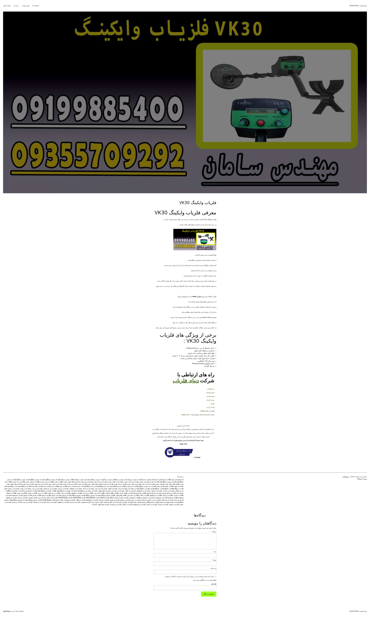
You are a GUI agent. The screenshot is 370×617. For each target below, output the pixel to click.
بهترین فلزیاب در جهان (138, 484)
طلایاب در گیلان (144, 495)
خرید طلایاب (58, 486)
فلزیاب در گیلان (80, 500)
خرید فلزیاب (50, 486)
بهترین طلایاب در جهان (37, 482)
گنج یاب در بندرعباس (39, 502)
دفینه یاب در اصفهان (75, 488)
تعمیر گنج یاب (155, 486)
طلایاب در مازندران (133, 495)
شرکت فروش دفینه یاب (163, 493)
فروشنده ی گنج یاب (129, 497)
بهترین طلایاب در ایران (51, 482)
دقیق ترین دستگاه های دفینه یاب (81, 491)
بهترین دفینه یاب (149, 482)
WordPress (6, 611)
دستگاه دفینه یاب (20, 486)
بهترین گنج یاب (86, 484)
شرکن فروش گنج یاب (134, 493)
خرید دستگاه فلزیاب (100, 486)
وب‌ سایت (213, 568)
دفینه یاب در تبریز (37, 488)
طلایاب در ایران (65, 493)
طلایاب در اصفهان (76, 493)
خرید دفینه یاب (75, 486)
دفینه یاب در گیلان (130, 491)
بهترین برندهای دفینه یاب (91, 479)
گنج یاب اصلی (108, 502)
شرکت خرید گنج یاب (177, 493)
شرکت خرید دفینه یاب (25, 491)
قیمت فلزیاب (141, 502)
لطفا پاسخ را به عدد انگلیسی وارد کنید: (204, 580)
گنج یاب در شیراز (163, 504)
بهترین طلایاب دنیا (10, 482)
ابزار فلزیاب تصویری (152, 479)
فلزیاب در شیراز (114, 500)
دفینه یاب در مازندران (117, 491)
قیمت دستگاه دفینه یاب (29, 500)
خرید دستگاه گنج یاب (87, 486)
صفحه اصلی (7, 6)
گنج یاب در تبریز (27, 502)
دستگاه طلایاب (174, 488)
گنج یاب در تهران (17, 502)
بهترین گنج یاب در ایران (74, 484)
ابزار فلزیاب (162, 479)
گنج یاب (124, 502)
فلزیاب (120, 497)
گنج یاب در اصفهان (63, 502)
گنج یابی (94, 504)
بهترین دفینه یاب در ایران (135, 482)
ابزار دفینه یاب (179, 479)
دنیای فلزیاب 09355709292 (358, 6)
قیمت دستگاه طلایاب (14, 500)
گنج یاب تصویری (86, 502)
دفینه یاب (131, 488)
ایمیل (214, 560)
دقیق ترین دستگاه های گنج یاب (41, 491)
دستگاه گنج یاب (139, 488)
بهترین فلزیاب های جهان (98, 484)
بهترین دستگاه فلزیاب (32, 479)
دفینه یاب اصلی (112, 488)
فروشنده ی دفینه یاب (154, 497)
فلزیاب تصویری (32, 497)
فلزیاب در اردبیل (22, 497)
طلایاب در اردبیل (88, 493)
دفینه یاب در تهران (25, 488)
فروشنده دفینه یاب (11, 495)
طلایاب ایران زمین (99, 493)
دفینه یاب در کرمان (157, 491)
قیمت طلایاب (149, 502)
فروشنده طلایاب (178, 497)
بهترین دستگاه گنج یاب (18, 479)
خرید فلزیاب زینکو (40, 486)
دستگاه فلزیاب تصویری (152, 488)
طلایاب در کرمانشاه (156, 495)
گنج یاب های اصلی (103, 504)
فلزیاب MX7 (114, 497)
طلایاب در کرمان (168, 495)
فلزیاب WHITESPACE (93, 497)
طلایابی (113, 495)
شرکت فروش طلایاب (148, 493)
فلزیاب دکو (59, 500)
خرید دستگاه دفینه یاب (114, 486)
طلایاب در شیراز (178, 495)
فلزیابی (39, 500)
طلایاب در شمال (11, 493)
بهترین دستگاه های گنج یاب (162, 482)
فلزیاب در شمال (125, 500)
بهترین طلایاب (63, 482)
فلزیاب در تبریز (156, 500)
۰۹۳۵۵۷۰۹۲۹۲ (204, 411)
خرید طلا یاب (67, 486)
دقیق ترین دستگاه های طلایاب (61, 491)
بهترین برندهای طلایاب (76, 479)
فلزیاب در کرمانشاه (92, 500)
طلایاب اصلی (109, 493)
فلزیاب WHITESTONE (65, 497)
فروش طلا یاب (50, 495)
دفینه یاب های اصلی (104, 491)
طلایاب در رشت (22, 493)
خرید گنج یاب (30, 486)
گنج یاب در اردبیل (74, 502)
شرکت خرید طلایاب (12, 491)
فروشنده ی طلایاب (142, 497)
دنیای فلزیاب (186, 380)
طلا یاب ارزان (123, 493)
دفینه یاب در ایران (63, 488)
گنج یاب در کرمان (151, 504)
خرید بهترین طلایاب (127, 486)
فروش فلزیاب (32, 495)
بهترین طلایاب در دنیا (23, 482)
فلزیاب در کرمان (104, 500)
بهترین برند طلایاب (117, 479)
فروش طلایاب (41, 495)
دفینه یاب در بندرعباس (50, 488)
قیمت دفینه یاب (168, 502)
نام (215, 552)
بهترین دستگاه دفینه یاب (47, 479)
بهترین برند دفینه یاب (130, 479)
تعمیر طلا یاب (173, 486)
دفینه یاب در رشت (13, 488)
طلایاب (116, 493)
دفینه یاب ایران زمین (101, 488)
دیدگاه (213, 532)
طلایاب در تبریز (42, 493)
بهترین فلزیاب (164, 484)
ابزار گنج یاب (141, 479)
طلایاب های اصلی (121, 495)
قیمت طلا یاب (158, 502)
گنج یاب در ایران (51, 502)
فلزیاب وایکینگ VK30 (49, 500)
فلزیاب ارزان (53, 497)
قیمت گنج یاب (131, 502)
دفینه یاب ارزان (122, 488)
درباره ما (16, 6)
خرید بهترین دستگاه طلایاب (142, 486)
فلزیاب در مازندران (69, 500)
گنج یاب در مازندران (116, 504)
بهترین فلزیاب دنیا (112, 484)
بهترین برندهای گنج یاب (62, 479)
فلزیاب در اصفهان (11, 497)
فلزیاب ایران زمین (43, 497)
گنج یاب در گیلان (127, 504)
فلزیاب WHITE (104, 497)
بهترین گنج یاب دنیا (32, 484)
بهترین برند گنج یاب (105, 479)
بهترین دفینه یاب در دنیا (105, 482)
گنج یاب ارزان (117, 502)
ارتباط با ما (35, 6)
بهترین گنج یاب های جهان (18, 484)
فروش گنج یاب (22, 495)
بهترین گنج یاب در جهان (59, 484)
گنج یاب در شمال (174, 504)
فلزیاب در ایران (178, 500)
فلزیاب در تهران (146, 500)
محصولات (346, 477)
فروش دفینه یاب (61, 495)
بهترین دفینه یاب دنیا (91, 482)
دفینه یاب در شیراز (169, 491)
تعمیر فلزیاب (25, 6)
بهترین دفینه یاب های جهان (76, 482)
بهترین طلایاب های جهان (176, 484)
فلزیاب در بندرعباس (167, 500)
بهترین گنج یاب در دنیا (44, 484)
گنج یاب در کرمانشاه (139, 504)
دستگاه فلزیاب (164, 488)
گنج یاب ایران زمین (97, 502)
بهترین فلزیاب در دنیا (124, 484)
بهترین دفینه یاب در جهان (119, 482)
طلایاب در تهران (32, 493)
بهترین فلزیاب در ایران (152, 484)
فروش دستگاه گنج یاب (73, 495)
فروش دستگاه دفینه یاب (102, 495)
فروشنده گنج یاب (167, 497)
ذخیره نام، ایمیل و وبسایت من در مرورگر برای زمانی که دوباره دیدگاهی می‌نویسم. (189, 576)
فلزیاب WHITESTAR (79, 497)
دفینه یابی (95, 491)
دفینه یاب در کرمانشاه (143, 491)
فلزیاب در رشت (135, 500)
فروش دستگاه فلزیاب (87, 495)
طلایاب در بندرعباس (54, 493)
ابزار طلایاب (170, 479)
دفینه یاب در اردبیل (88, 488)
